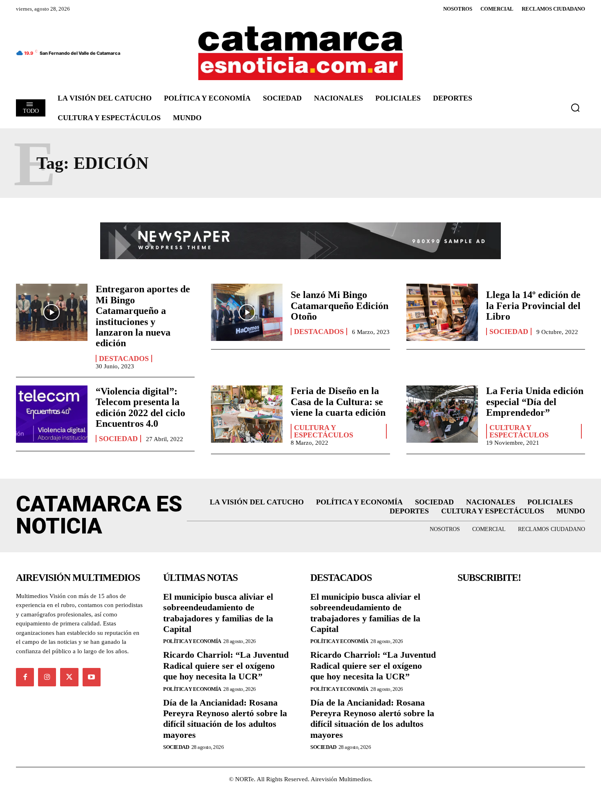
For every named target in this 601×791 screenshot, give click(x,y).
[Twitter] (69, 677)
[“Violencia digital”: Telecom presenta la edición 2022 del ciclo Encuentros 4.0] (51, 414)
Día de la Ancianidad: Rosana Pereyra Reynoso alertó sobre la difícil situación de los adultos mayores (225, 718)
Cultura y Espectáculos (323, 431)
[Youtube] (92, 677)
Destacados (124, 358)
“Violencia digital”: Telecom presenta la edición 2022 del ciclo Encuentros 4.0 (140, 407)
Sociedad (508, 331)
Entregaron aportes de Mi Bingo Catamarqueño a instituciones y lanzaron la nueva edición (143, 316)
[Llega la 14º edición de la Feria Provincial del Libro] (442, 312)
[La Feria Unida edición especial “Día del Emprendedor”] (442, 414)
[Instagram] (47, 677)
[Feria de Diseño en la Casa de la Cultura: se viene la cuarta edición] (247, 414)
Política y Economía (192, 641)
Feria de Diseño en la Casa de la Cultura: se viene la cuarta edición (338, 401)
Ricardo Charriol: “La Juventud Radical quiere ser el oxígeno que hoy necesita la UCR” (226, 665)
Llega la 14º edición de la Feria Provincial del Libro (533, 305)
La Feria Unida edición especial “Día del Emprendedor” (534, 401)
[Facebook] (25, 677)
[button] (575, 107)
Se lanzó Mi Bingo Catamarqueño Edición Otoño (339, 305)
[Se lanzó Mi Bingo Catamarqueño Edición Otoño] (247, 312)
